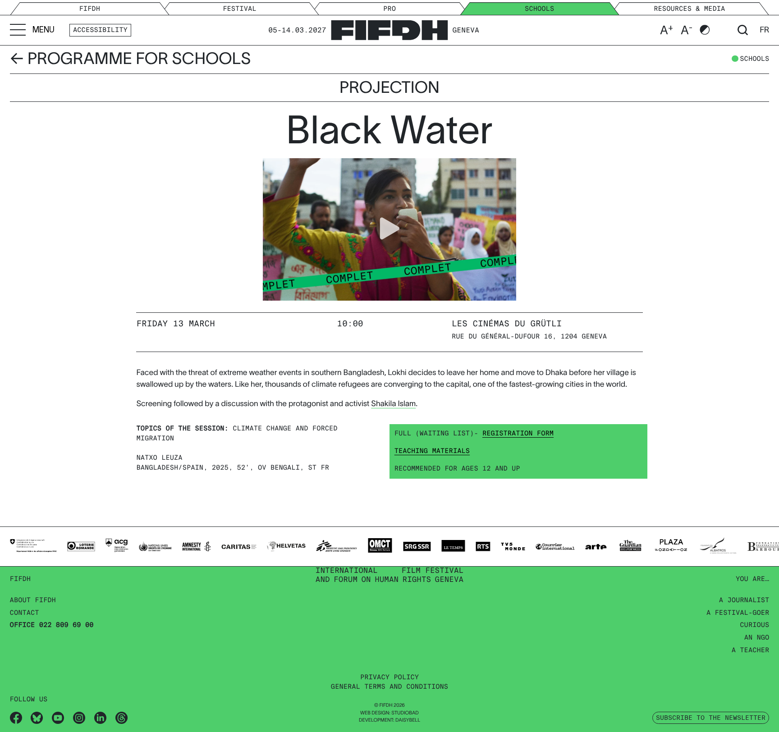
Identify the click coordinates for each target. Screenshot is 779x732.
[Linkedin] (100, 718)
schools (754, 59)
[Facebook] (16, 718)
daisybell (407, 720)
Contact (24, 613)
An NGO (757, 638)
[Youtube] (58, 718)
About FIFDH (33, 600)
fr (764, 29)
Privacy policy (389, 677)
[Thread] (121, 718)
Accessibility (100, 30)
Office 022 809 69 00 (52, 625)
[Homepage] (389, 28)
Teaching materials (432, 451)
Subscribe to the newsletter (710, 717)
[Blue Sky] (37, 718)
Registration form (518, 434)
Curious (754, 625)
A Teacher (751, 650)
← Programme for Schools (130, 59)
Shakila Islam (393, 403)
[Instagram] (79, 718)
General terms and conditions (389, 687)
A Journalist (744, 600)
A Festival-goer (737, 613)
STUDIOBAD (405, 713)
